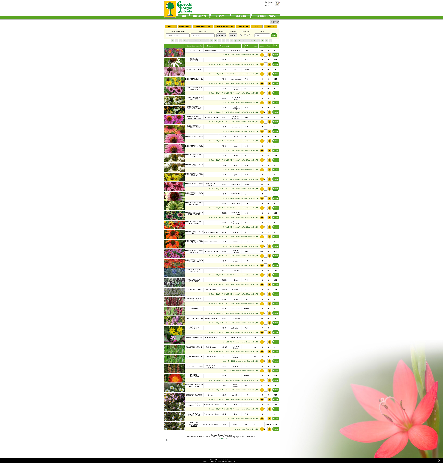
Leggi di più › (232, 461)
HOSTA (170, 26)
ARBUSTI (270, 26)
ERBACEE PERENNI (203, 26)
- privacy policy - (221, 438)
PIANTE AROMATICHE (225, 26)
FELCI (257, 26)
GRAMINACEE (243, 26)
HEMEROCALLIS (185, 26)
